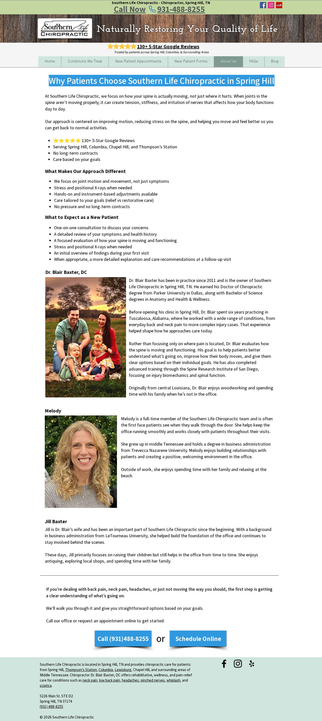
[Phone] (152, 9)
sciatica (46, 685)
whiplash (173, 680)
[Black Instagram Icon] (237, 663)
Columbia (106, 669)
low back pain (109, 680)
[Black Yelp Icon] (251, 663)
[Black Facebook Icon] (224, 663)
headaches (130, 680)
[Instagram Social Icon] (271, 5)
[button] (84, 61)
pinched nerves (153, 680)
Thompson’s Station (81, 669)
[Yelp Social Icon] (279, 5)
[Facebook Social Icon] (263, 5)
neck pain (90, 680)
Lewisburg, (123, 669)
